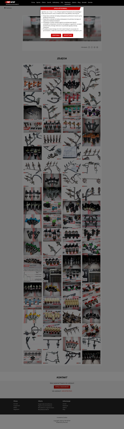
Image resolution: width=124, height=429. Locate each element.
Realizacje (68, 2)
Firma (33, 2)
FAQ (62, 2)
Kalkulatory (56, 2)
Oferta (44, 2)
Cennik (49, 2)
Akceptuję (68, 35)
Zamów (90, 2)
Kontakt (84, 2)
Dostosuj (56, 35)
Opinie (38, 2)
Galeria (74, 2)
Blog (79, 2)
